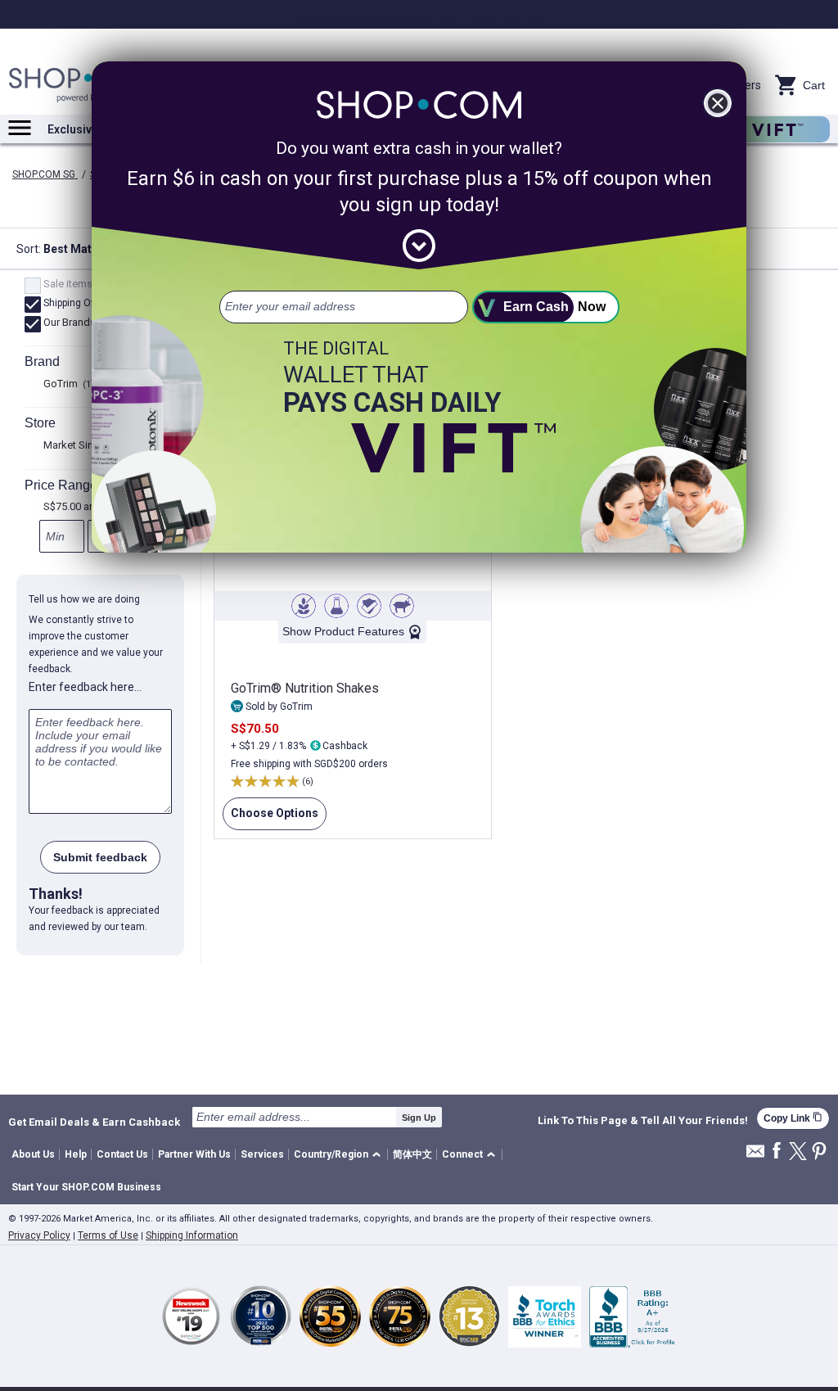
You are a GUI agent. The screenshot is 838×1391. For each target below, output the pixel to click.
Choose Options (270, 818)
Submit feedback (100, 857)
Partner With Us (194, 1154)
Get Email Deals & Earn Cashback (94, 1121)
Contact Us (122, 1154)
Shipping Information (192, 1235)
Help (76, 1154)
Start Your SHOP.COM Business (86, 1187)
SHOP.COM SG (45, 174)
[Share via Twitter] (798, 1152)
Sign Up (419, 1117)
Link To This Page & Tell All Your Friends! (643, 1121)
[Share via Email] (755, 1155)
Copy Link (793, 1118)
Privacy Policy (39, 1235)
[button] (340, 1154)
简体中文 (412, 1154)
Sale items (74, 285)
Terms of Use (108, 1235)
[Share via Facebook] (777, 1151)
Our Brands (75, 323)
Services (262, 1154)
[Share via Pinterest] (819, 1152)
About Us (33, 1154)
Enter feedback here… (85, 687)
